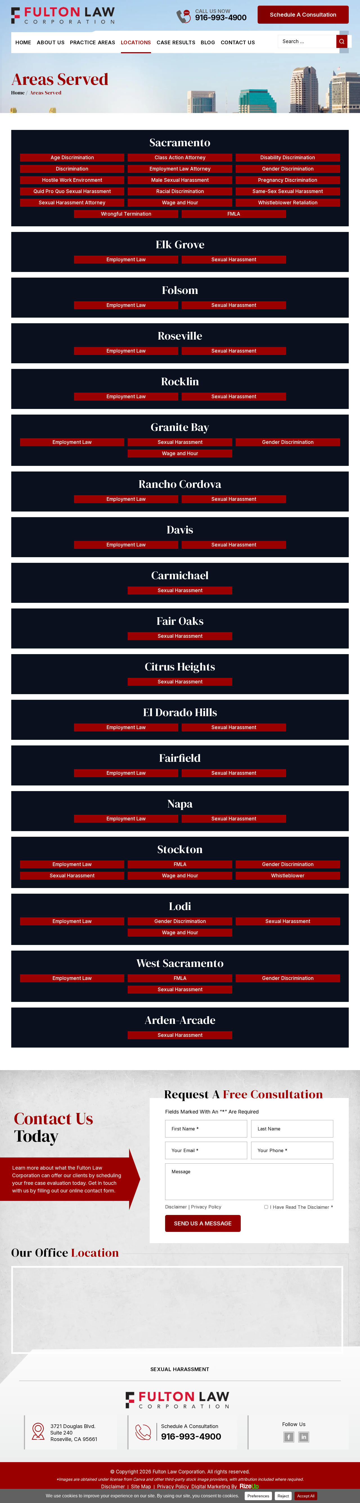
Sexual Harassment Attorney (72, 202)
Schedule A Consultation (303, 14)
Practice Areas (92, 42)
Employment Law (126, 259)
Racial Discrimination (180, 191)
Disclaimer (176, 1207)
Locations (136, 42)
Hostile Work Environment (72, 180)
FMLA (234, 214)
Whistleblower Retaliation (288, 202)
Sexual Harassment (234, 259)
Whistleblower (288, 875)
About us (50, 42)
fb (289, 1437)
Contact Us (238, 42)
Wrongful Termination (126, 214)
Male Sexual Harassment (180, 180)
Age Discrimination (72, 157)
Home (23, 42)
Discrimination (72, 169)
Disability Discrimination (287, 157)
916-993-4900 (220, 17)
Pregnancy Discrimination (287, 180)
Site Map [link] (141, 1486)
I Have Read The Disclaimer (301, 1207)
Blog (208, 42)
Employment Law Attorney (180, 169)
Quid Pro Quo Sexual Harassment (72, 191)
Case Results (176, 42)
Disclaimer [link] (113, 1486)
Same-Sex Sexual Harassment (288, 191)
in (303, 1437)
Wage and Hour (180, 202)
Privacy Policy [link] (173, 1486)
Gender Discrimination (288, 169)
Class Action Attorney (180, 157)
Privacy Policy (206, 1207)
